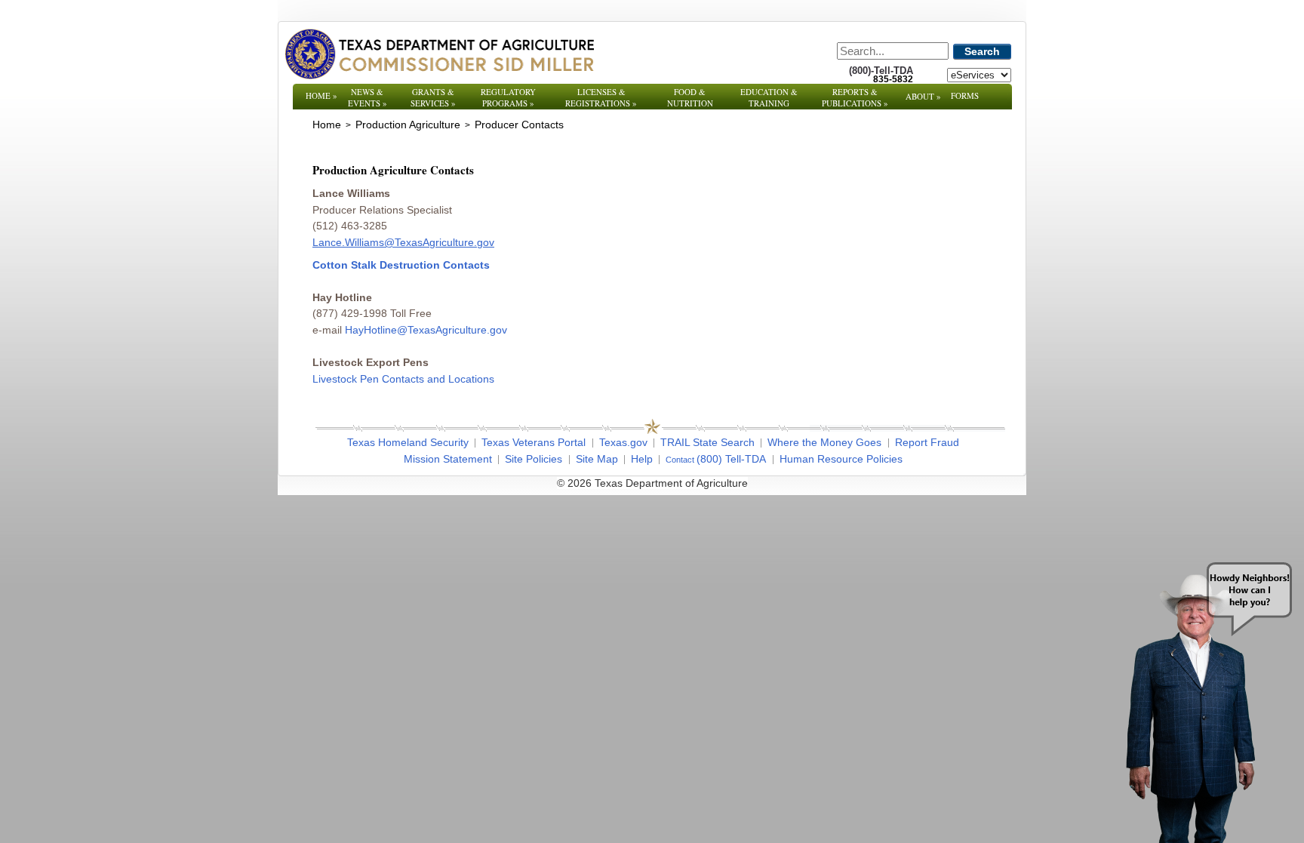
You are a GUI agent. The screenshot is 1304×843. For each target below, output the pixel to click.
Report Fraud (927, 442)
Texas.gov (623, 442)
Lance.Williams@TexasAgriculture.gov (403, 242)
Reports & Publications (855, 97)
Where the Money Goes (824, 442)
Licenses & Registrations (601, 97)
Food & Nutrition (690, 97)
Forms (965, 95)
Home (321, 95)
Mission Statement (448, 459)
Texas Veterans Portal (533, 442)
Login (855, 483)
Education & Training (769, 97)
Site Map (597, 459)
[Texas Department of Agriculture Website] (438, 54)
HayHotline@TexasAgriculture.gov (426, 330)
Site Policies (533, 459)
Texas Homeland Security (408, 442)
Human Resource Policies (841, 459)
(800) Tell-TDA (731, 459)
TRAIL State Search (707, 442)
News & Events (367, 97)
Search (982, 51)
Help (642, 459)
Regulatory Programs (508, 97)
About (923, 96)
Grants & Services (433, 97)
